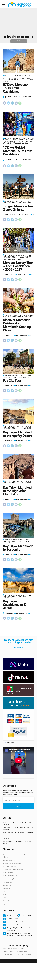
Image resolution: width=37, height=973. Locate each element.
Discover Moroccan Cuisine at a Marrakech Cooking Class (17, 325)
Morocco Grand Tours (9, 860)
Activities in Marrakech (10, 866)
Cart (4, 897)
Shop (4, 894)
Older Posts (26, 630)
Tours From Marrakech (10, 876)
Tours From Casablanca (12, 259)
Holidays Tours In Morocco (23, 140)
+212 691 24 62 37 (12, 916)
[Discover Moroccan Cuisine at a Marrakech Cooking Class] (18, 300)
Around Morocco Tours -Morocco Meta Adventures (15, 856)
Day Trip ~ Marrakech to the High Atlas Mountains (18, 490)
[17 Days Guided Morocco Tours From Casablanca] (18, 124)
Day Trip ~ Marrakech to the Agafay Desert (18, 434)
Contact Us (16, 948)
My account (6, 904)
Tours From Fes (23, 377)
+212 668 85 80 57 (27, 916)
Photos (22, 948)
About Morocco (7, 882)
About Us (10, 948)
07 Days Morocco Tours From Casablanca (15, 88)
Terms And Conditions (8, 951)
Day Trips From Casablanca (15, 255)
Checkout (6, 901)
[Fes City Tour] (18, 361)
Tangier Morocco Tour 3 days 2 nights (18, 208)
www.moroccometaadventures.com (17, 925)
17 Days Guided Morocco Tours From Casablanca (17, 150)
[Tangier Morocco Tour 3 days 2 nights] (18, 186)
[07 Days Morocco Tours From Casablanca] (18, 61)
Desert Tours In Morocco (14, 75)
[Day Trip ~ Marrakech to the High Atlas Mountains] (18, 466)
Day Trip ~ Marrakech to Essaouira (18, 548)
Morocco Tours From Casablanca (13, 869)
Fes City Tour (12, 381)
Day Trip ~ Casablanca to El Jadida (14, 604)
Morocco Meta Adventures (12, 80)
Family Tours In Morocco (14, 201)
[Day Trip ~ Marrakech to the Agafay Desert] (18, 411)
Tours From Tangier (21, 144)
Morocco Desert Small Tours (12, 863)
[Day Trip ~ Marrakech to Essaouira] (18, 525)
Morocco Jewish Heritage (21, 78)
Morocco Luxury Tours (10, 879)
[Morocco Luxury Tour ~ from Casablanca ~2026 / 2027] (18, 240)
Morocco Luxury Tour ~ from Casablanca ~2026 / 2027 (18, 266)
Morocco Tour (7, 885)
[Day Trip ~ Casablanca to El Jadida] (18, 580)
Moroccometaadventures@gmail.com (18, 922)
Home (13, 41)
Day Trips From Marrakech (14, 426)
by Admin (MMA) (26, 96)
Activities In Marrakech (13, 138)
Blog (4, 891)
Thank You (6, 888)
